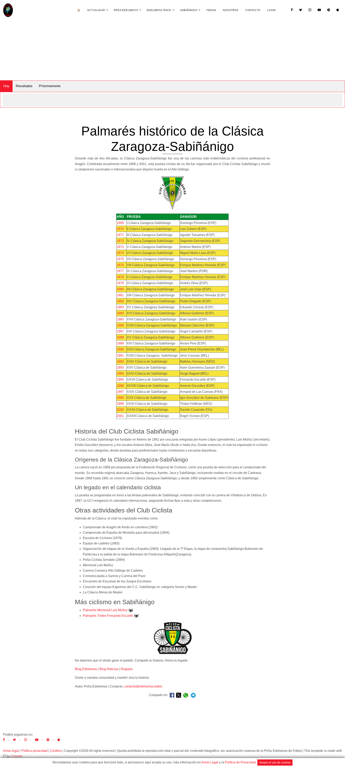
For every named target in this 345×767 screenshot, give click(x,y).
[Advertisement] (172, 50)
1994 (120, 373)
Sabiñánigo (188, 10)
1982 (120, 301)
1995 (120, 379)
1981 (120, 295)
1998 (120, 397)
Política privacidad (34, 750)
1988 (120, 337)
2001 (120, 416)
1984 (120, 313)
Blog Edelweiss (86, 669)
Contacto (253, 10)
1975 (120, 259)
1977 (120, 271)
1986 (120, 325)
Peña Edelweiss (126, 10)
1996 (120, 385)
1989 (120, 343)
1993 (120, 367)
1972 (120, 241)
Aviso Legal (209, 762)
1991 (120, 355)
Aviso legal (11, 750)
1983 (120, 307)
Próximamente (49, 86)
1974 (120, 253)
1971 (120, 235)
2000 (120, 409)
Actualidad (96, 10)
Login (271, 10)
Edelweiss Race (159, 10)
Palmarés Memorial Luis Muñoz (105, 610)
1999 (120, 403)
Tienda (211, 10)
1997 (120, 391)
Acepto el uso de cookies (275, 762)
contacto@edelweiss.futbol (143, 686)
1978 (120, 277)
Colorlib (16, 756)
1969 (120, 223)
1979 (120, 283)
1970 (120, 229)
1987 (120, 331)
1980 (120, 289)
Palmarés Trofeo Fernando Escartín (108, 615)
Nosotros (231, 10)
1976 (120, 265)
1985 (120, 319)
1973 (120, 247)
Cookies (56, 750)
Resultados (24, 86)
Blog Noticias (108, 669)
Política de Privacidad (240, 762)
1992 (120, 361)
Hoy (6, 86)
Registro (127, 669)
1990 (120, 349)
